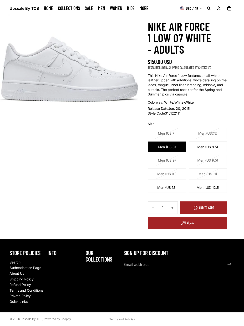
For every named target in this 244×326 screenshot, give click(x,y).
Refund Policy (20, 285)
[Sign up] (229, 264)
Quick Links (19, 302)
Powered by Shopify (57, 319)
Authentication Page (25, 268)
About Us (17, 273)
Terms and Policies (122, 319)
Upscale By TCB (31, 319)
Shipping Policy (22, 279)
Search (15, 262)
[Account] (219, 8)
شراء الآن (187, 223)
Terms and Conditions (26, 290)
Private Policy (20, 296)
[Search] (208, 8)
